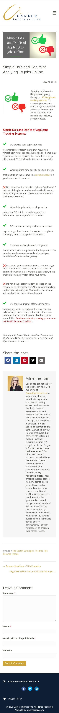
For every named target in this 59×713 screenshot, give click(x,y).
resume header (42, 174)
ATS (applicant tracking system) (43, 99)
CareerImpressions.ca (36, 393)
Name (7, 626)
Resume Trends (10, 553)
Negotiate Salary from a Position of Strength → (32, 571)
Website (7, 650)
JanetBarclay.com (35, 709)
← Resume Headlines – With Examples (22, 566)
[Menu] (54, 13)
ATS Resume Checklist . (20, 321)
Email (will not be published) (19, 638)
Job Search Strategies (23, 550)
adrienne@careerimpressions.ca (23, 681)
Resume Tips (41, 550)
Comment (9, 593)
